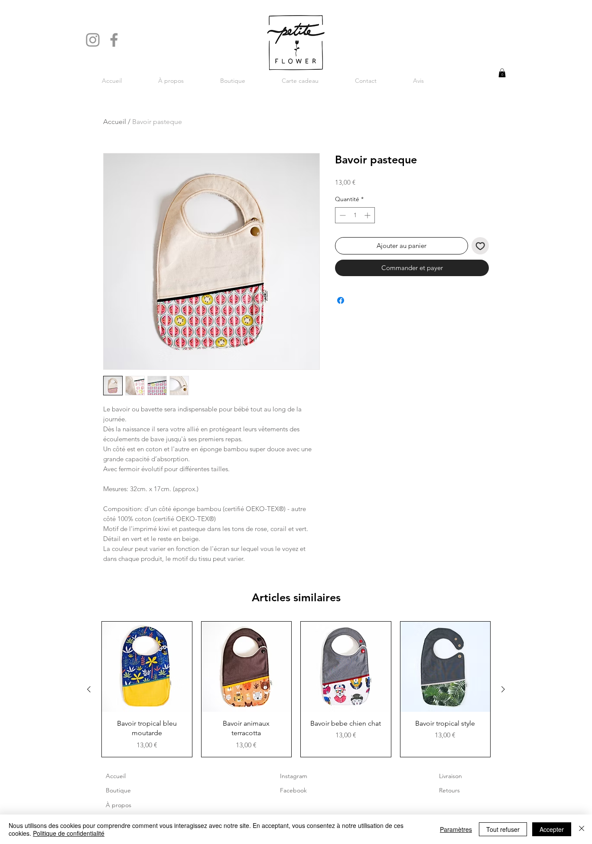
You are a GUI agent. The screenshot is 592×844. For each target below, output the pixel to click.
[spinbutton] (355, 215)
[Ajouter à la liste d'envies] (480, 246)
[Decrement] (341, 215)
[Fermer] (581, 829)
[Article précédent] (89, 689)
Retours (449, 790)
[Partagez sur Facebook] (340, 300)
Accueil (114, 121)
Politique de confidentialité (68, 833)
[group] (296, 689)
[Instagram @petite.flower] (93, 40)
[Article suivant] (503, 689)
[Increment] (368, 215)
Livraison (450, 776)
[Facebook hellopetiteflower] (114, 40)
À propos (118, 805)
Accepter (552, 829)
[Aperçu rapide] (147, 667)
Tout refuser (503, 829)
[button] (502, 72)
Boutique (118, 790)
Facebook (293, 790)
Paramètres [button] (456, 829)
